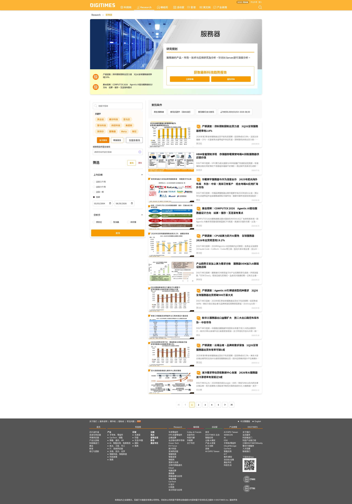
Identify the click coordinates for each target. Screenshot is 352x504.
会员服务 (246, 435)
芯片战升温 (94, 432)
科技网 (127, 7)
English (258, 421)
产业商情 (222, 7)
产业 (109, 432)
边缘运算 (172, 437)
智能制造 (172, 454)
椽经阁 (164, 7)
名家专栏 (191, 435)
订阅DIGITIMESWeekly (253, 443)
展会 (91, 446)
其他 (207, 448)
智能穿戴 (172, 479)
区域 (134, 432)
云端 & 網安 (210, 440)
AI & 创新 (209, 446)
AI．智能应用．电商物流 (119, 443)
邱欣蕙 (133, 222)
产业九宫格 (94, 440)
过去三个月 (101, 181)
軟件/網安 (228, 457)
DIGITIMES (253, 427)
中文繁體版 (245, 421)
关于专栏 (191, 443)
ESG (226, 440)
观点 (152, 435)
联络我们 (246, 451)
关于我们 (93, 421)
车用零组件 (173, 432)
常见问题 (130, 421)
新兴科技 (172, 448)
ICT (225, 454)
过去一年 (100, 191)
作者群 (190, 440)
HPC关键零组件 (175, 435)
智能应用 (209, 437)
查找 (132, 162)
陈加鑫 (116, 222)
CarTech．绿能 (116, 437)
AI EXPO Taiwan (212, 451)
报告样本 (231, 79)
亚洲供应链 (173, 451)
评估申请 (254, 2)
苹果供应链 (94, 437)
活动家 (180, 7)
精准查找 (117, 140)
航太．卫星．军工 (117, 446)
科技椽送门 (94, 443)
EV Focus (173, 446)
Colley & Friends (194, 432)
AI (225, 437)
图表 (111, 459)
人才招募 (246, 448)
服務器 (109, 14)
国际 (136, 443)
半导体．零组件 (116, 435)
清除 (140, 162)
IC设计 (171, 484)
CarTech (172, 481)
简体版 (245, 2)
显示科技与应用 (175, 490)
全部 (98, 197)
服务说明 (103, 421)
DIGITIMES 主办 (212, 435)
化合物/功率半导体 (177, 440)
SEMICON (228, 435)
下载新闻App (248, 457)
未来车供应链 (95, 435)
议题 (152, 432)
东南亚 (137, 435)
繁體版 (239, 2)
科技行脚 (191, 437)
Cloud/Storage (230, 446)
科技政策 (113, 457)
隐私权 (121, 421)
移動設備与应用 (175, 476)
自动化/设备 (229, 459)
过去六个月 (101, 186)
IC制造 (171, 487)
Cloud (171, 468)
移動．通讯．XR (117, 440)
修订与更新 (94, 451)
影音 (192, 7)
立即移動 (190, 79)
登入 (260, 2)
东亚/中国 (139, 440)
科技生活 (228, 465)
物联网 (171, 459)
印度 (136, 437)
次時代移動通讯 (175, 465)
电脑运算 (172, 470)
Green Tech (174, 443)
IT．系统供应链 (116, 448)
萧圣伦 (99, 222)
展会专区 (154, 443)
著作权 (113, 421)
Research (146, 7)
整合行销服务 (248, 446)
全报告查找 (134, 140)
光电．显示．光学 (117, 451)
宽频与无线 (173, 462)
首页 (98, 427)
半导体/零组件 (230, 443)
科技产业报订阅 (249, 440)
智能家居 (172, 457)
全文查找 (103, 140)
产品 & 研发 (210, 443)
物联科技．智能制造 (118, 454)
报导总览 (154, 437)
